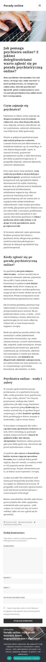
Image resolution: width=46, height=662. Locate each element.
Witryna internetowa (14, 597)
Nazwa (7, 578)
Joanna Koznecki (26, 522)
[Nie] (43, 651)
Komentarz (9, 546)
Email (7, 588)
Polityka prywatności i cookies (26, 658)
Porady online (13, 5)
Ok (9, 658)
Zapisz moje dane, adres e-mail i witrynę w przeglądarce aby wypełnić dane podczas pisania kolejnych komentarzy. (22, 611)
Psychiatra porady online (13, 524)
